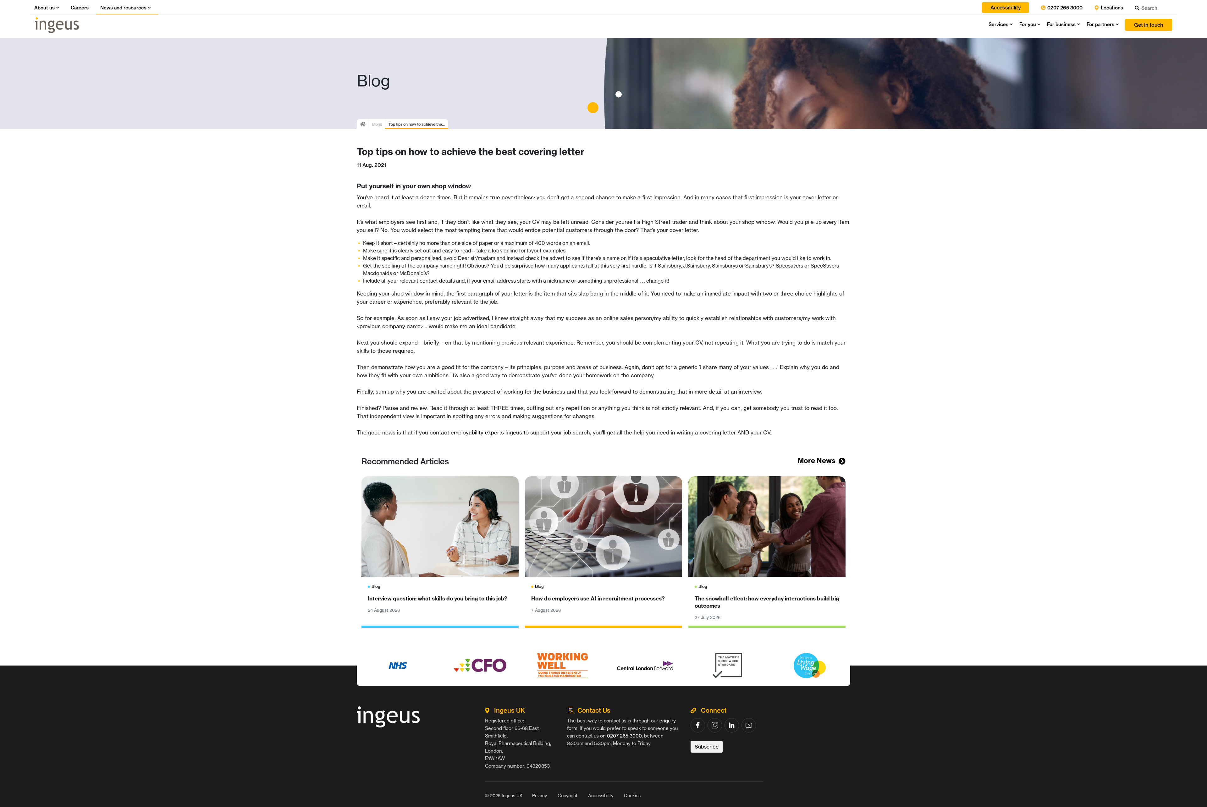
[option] (398, 665)
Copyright (567, 796)
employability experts (477, 432)
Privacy (539, 796)
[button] (57, 7)
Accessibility (600, 796)
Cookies (632, 796)
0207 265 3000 (1064, 8)
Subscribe (707, 746)
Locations (1111, 8)
